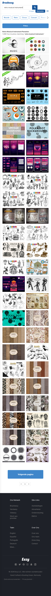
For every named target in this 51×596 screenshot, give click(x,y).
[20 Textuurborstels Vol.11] (13, 437)
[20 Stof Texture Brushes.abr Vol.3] (13, 352)
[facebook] (16, 564)
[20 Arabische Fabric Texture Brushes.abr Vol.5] (13, 386)
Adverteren (36, 509)
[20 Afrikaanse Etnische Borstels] (37, 420)
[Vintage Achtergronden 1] (13, 131)
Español (13, 537)
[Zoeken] (34, 7)
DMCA (34, 516)
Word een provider (13, 517)
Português (14, 540)
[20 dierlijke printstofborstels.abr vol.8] (13, 420)
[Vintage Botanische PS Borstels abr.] (37, 301)
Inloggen (31, 11)
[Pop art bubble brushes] (13, 114)
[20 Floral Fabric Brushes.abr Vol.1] (37, 335)
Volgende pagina (25, 474)
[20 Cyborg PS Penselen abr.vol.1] (37, 284)
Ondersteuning (37, 513)
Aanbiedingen (37, 506)
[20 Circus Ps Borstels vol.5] (13, 233)
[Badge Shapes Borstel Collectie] (13, 454)
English (13, 533)
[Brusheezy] (8, 3)
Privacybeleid (27, 579)
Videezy (13, 513)
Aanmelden (40, 11)
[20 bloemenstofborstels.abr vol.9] (37, 403)
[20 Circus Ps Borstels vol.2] (37, 182)
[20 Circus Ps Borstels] (37, 233)
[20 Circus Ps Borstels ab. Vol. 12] (37, 267)
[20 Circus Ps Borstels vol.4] (37, 199)
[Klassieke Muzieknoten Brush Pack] (13, 79)
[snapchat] (31, 564)
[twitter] (20, 564)
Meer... (12, 547)
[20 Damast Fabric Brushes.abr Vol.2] (37, 318)
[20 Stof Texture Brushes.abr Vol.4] (13, 335)
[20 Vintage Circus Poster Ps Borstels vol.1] (13, 216)
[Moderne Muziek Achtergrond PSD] (13, 62)
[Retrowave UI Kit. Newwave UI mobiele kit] (37, 148)
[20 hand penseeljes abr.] (37, 352)
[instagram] (27, 564)
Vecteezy (13, 509)
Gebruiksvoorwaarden (12, 579)
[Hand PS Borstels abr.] (13, 301)
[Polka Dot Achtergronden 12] (37, 131)
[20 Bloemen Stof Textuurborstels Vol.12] (37, 437)
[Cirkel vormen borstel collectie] (37, 114)
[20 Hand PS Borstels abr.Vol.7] (37, 454)
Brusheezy (14, 506)
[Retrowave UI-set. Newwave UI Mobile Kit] (37, 79)
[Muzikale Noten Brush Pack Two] (37, 62)
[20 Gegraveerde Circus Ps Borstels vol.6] (13, 250)
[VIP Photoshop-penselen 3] (13, 96)
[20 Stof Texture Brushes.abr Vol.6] (37, 369)
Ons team (35, 537)
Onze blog (36, 540)
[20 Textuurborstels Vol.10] (13, 403)
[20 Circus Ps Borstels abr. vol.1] (13, 199)
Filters (25, 26)
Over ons (35, 533)
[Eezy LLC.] (25, 560)
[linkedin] (35, 564)
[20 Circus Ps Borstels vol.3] (13, 182)
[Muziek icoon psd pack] (37, 45)
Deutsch (13, 544)
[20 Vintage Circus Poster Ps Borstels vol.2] (37, 216)
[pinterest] (24, 564)
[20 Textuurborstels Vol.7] (37, 386)
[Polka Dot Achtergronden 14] (13, 318)
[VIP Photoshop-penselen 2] (37, 96)
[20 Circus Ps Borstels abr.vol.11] (37, 250)
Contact (35, 544)
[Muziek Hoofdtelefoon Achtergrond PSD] (13, 45)
